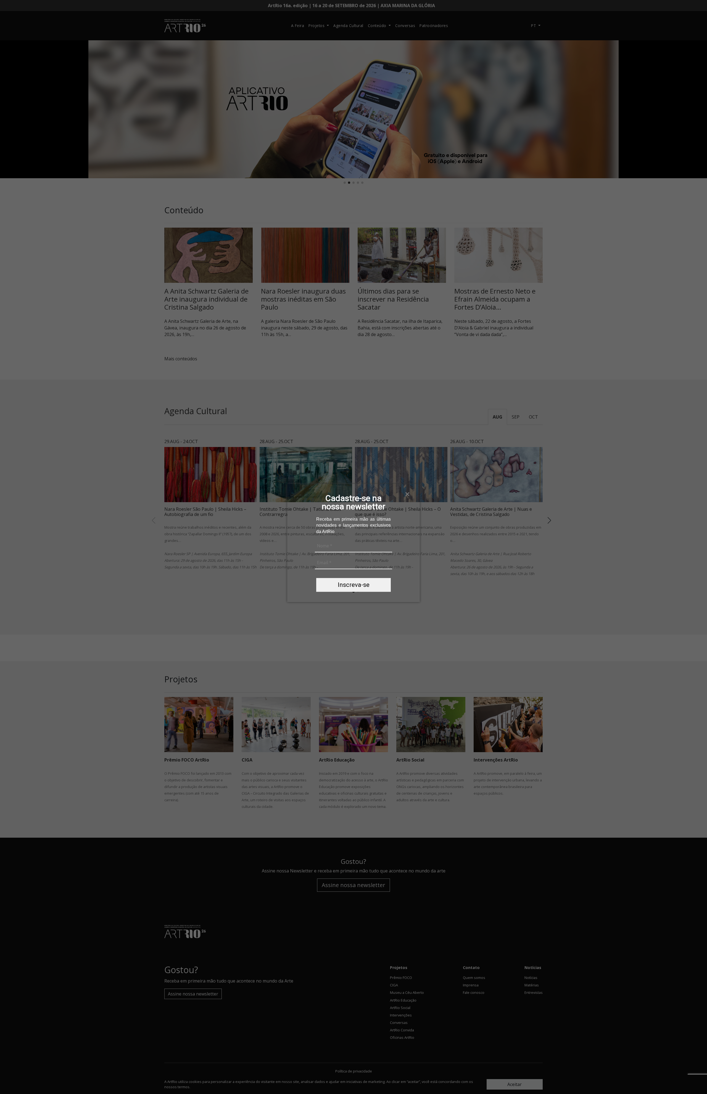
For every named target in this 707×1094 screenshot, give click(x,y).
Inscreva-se (354, 584)
